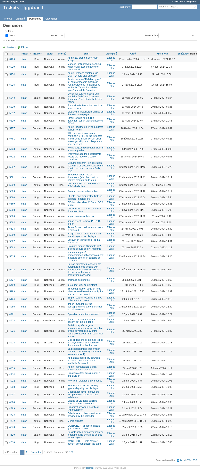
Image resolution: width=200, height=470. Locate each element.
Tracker (37, 53)
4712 (12, 421)
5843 (12, 98)
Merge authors (75, 421)
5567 (12, 241)
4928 (12, 320)
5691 (12, 177)
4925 (12, 331)
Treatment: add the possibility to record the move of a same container (84, 157)
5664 (12, 222)
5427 (12, 280)
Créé (133, 53)
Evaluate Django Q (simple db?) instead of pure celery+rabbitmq (85, 247)
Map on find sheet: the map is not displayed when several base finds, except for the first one (85, 343)
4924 (12, 342)
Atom (182, 460)
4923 (12, 351)
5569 (12, 235)
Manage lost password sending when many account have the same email (84, 67)
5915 (12, 84)
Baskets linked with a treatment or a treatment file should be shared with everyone (85, 435)
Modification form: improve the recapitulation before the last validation (83, 394)
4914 (12, 374)
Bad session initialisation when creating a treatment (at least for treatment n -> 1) (84, 352)
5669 (12, 203)
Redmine (90, 468)
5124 (12, 299)
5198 (12, 291)
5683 (12, 191)
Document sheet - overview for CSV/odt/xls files (84, 185)
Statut (12, 35)
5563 (12, 247)
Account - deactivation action (83, 191)
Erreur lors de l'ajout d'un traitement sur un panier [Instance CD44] (85, 121)
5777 (12, 128)
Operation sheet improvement (83, 314)
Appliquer (11, 47)
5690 (12, 185)
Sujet (86, 53)
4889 (12, 408)
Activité (20, 18)
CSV (189, 460)
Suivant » (36, 452)
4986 (12, 306)
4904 (12, 402)
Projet (24, 53)
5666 (12, 216)
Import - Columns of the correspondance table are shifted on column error (85, 307)
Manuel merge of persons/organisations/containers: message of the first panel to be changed (86, 256)
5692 (12, 167)
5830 (12, 106)
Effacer (24, 47)
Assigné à (111, 53)
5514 (12, 269)
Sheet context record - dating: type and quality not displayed (83, 387)
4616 (12, 442)
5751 (12, 138)
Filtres (11, 31)
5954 (12, 74)
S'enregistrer (190, 1)
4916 (12, 360)
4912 (12, 380)
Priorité (62, 53)
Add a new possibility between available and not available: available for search (84, 361)
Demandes (35, 18)
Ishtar (24, 59)
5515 (12, 256)
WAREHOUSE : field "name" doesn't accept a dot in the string (85, 442)
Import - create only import (81, 216)
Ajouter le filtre (151, 35)
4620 (12, 434)
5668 (12, 210)
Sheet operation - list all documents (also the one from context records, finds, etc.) (83, 177)
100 (71, 452)
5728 (12, 149)
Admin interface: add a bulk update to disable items (82, 368)
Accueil (6, 1)
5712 (12, 156)
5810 (12, 120)
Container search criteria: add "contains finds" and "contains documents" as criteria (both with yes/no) (85, 97)
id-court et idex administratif (82, 285)
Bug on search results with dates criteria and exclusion (85, 299)
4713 (12, 414)
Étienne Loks (111, 59)
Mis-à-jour (162, 53)
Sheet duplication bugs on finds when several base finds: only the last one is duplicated (85, 291)
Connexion (177, 1)
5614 (12, 228)
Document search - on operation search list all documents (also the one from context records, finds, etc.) (86, 167)
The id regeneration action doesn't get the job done (82, 320)
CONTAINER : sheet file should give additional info (84, 427)
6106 (12, 59)
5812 (12, 113)
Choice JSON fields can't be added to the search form (82, 402)
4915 (12, 368)
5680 (12, 197)
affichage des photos (79, 280)
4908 (12, 387)
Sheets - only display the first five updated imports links (85, 197)
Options (12, 40)
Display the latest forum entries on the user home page (86, 113)
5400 (12, 285)
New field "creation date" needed (85, 380)
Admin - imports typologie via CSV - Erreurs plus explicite (83, 74)
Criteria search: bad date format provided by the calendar (84, 414)
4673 (12, 427)
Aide (22, 1)
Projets (14, 1)
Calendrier (51, 18)
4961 (12, 314)
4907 (12, 394)
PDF (195, 460)
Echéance (183, 53)
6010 (12, 66)
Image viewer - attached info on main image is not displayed (84, 235)
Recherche (125, 6)
